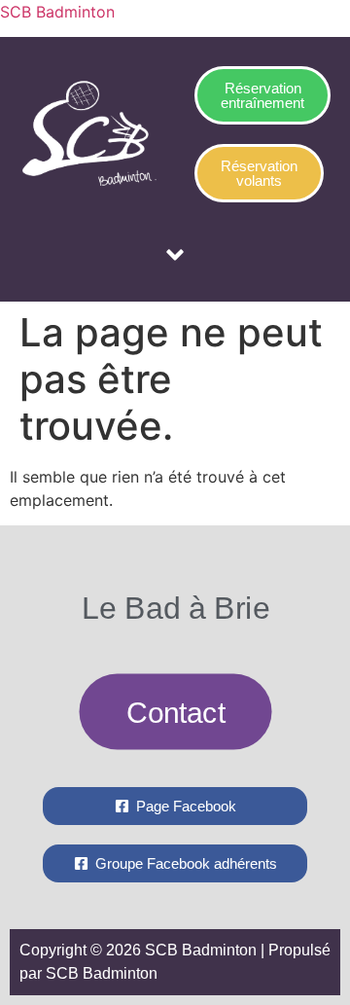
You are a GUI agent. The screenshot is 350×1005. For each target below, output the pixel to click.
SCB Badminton (57, 11)
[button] (175, 257)
